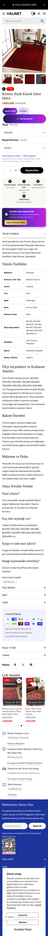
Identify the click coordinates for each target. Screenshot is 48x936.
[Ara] (42, 21)
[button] (3, 4)
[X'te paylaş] (23, 665)
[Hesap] (39, 13)
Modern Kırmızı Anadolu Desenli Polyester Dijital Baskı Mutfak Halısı (12, 711)
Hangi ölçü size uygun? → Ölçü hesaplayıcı (19, 156)
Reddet (23, 922)
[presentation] (4, 699)
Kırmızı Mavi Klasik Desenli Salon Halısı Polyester (33, 711)
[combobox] (24, 21)
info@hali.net (15, 788)
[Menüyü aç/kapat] (3, 13)
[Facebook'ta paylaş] (15, 665)
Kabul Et (22, 915)
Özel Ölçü (23, 111)
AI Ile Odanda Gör (25, 119)
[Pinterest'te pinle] (31, 665)
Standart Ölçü (10, 111)
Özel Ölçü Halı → (10, 582)
